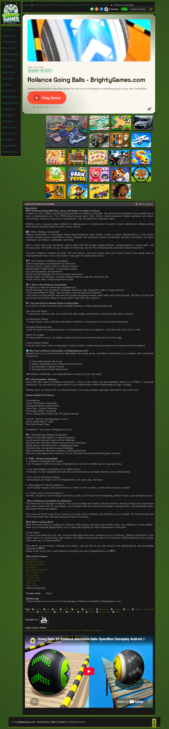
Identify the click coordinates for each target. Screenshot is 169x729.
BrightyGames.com (26, 722)
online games (45, 612)
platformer (103, 609)
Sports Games (9, 133)
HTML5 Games (54, 5)
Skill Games (40, 5)
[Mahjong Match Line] (99, 129)
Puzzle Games (9, 90)
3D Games (104, 5)
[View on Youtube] (44, 619)
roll (55, 609)
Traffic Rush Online (70, 630)
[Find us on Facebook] (101, 9)
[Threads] (119, 146)
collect (65, 609)
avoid (76, 609)
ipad (82, 612)
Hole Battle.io (32, 559)
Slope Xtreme (32, 585)
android (71, 612)
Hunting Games (9, 127)
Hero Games (8, 115)
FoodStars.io (32, 567)
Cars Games (8, 29)
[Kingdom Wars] (121, 129)
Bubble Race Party (35, 561)
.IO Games (7, 66)
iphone (91, 612)
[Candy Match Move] (56, 164)
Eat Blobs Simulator (35, 564)
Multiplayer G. (8, 109)
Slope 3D (30, 583)
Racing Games (9, 36)
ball (47, 609)
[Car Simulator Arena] (66, 146)
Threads (85, 630)
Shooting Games (10, 54)
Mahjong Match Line (34, 630)
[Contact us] (92, 9)
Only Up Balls (32, 575)
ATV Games (8, 121)
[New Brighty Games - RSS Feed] (97, 9)
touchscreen (105, 612)
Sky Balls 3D (32, 577)
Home (27, 5)
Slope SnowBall (33, 580)
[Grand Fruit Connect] (98, 164)
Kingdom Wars (53, 630)
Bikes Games (8, 48)
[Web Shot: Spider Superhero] (119, 164)
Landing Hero (96, 630)
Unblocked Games (89, 5)
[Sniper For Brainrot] (141, 181)
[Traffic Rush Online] (143, 129)
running (116, 609)
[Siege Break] (77, 198)
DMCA (54, 722)
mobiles (60, 612)
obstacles (88, 609)
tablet (117, 612)
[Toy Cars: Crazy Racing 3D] (99, 198)
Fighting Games (9, 97)
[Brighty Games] (10, 23)
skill (127, 609)
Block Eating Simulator (37, 569)
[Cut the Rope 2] (56, 181)
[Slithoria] (141, 164)
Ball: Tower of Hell (34, 572)
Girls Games (8, 139)
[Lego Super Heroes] (99, 146)
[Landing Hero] (141, 146)
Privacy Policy (43, 722)
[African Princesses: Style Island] (121, 198)
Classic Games (9, 145)
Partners (62, 722)
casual (37, 609)
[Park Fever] (77, 181)
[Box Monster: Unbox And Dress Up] (99, 181)
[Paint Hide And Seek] (56, 198)
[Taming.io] (77, 164)
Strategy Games (71, 5)
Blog (124, 9)
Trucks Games (9, 60)
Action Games (9, 72)
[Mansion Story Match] (119, 181)
